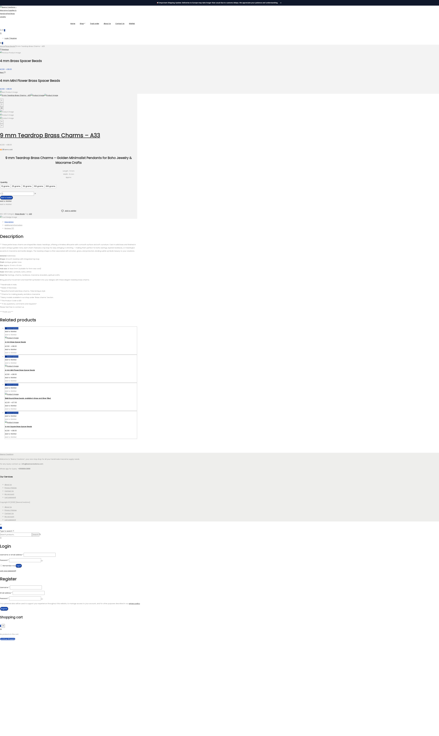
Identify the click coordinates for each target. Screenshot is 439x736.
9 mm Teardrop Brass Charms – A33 (50, 135)
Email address (6, 593)
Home (2, 46)
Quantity (3, 182)
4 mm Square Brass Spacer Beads (18, 426)
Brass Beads (10, 46)
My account (9, 494)
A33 (30, 214)
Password (4, 560)
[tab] (71, 222)
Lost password (10, 497)
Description (9, 222)
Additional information (13, 225)
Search (35, 534)
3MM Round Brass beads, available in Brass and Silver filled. (28, 398)
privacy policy (134, 603)
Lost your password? (8, 571)
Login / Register (11, 38)
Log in (18, 566)
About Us (8, 485)
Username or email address (11, 555)
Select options (12, 328)
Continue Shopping (7, 639)
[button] (6, 201)
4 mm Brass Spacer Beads (15, 342)
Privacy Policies (11, 488)
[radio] (5, 186)
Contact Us (9, 491)
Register (4, 609)
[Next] (1, 104)
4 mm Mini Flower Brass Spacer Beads (20, 370)
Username (4, 587)
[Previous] (1, 100)
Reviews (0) (9, 228)
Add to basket (6, 197)
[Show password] (42, 560)
